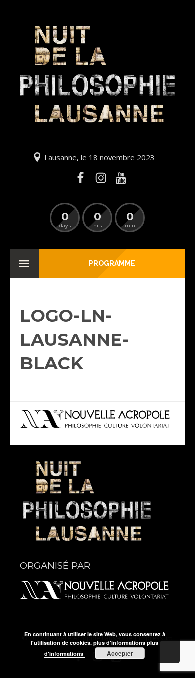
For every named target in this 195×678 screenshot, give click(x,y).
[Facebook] (81, 178)
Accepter (120, 653)
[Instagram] (101, 178)
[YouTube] (121, 178)
